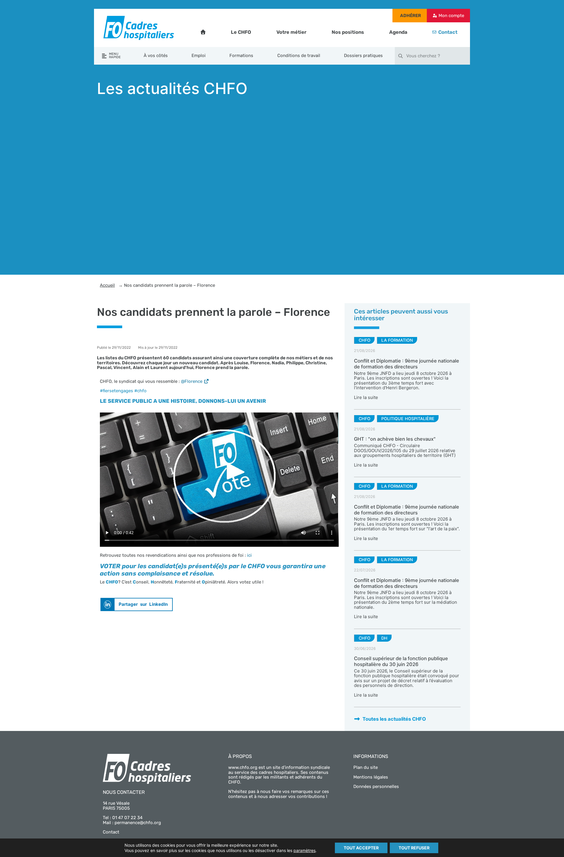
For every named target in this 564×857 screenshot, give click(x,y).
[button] (136, 604)
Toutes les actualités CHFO (394, 719)
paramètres (304, 850)
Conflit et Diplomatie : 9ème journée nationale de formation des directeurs (406, 364)
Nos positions (348, 32)
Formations (241, 55)
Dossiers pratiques (363, 55)
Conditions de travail (298, 55)
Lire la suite (366, 397)
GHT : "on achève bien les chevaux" (395, 439)
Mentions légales (370, 777)
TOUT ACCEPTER (361, 847)
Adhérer (410, 15)
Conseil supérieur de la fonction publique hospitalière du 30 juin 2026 (401, 661)
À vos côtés (156, 55)
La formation (397, 340)
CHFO (364, 340)
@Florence (191, 381)
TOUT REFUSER (414, 847)
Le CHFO (241, 32)
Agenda (398, 32)
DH (384, 637)
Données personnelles (376, 786)
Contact (447, 32)
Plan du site (365, 767)
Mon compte (451, 15)
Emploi (199, 55)
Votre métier (291, 32)
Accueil (107, 285)
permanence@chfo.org (138, 822)
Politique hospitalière (407, 418)
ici (249, 555)
